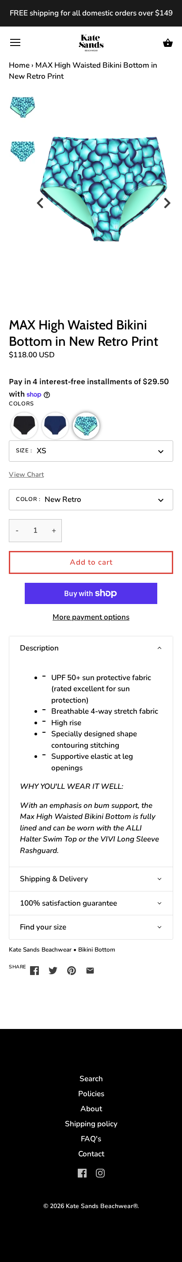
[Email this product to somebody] (90, 970)
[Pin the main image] (71, 970)
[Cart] (168, 43)
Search (91, 1079)
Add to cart (91, 562)
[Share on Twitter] (53, 970)
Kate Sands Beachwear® (101, 1206)
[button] (24, 426)
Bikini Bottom (96, 949)
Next (168, 198)
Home (19, 65)
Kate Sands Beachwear (40, 949)
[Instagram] (100, 1172)
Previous (41, 198)
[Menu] (15, 44)
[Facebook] (82, 1172)
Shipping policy (91, 1124)
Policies (91, 1094)
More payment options (91, 617)
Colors (21, 404)
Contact (91, 1154)
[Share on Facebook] (34, 970)
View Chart (26, 474)
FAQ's (91, 1139)
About (91, 1109)
